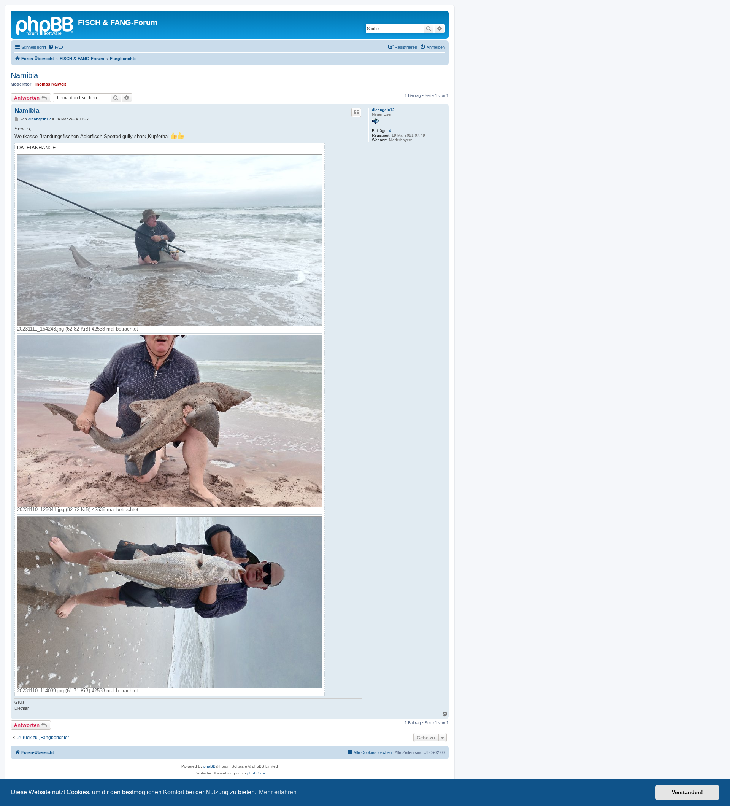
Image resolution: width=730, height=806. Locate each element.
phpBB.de (256, 773)
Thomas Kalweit (50, 84)
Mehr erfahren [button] (278, 792)
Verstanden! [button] (687, 792)
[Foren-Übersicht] (45, 25)
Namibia (24, 75)
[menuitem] (55, 47)
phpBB (209, 766)
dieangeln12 (383, 110)
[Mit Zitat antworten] (356, 112)
